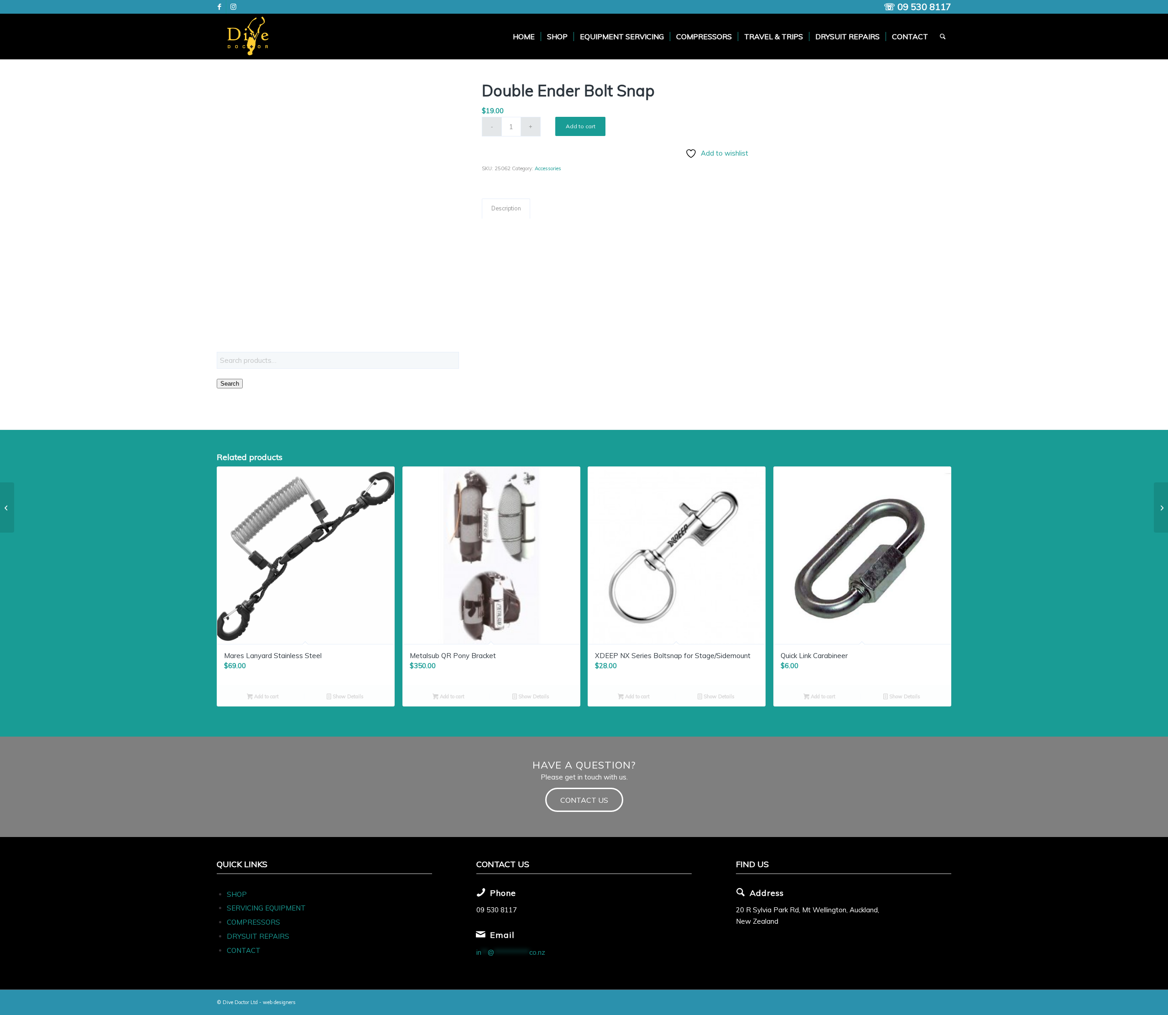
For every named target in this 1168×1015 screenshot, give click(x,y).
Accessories (548, 168)
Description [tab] (506, 208)
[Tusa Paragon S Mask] (1161, 507)
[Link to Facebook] (219, 7)
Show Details (347, 696)
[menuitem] (524, 36)
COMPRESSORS (254, 922)
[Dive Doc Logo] (249, 36)
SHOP (237, 894)
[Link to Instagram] (233, 7)
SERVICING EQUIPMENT (266, 908)
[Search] (943, 36)
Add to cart (580, 126)
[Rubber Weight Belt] (7, 507)
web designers (279, 1002)
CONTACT (244, 950)
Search (229, 383)
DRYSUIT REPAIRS (258, 936)
